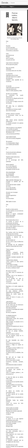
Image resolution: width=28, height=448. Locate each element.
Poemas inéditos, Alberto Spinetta (15, 16)
